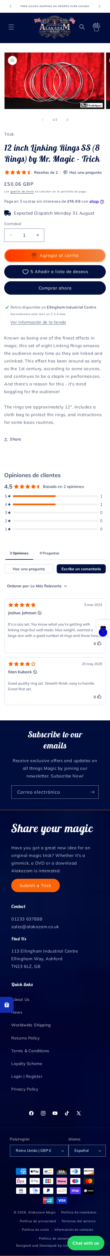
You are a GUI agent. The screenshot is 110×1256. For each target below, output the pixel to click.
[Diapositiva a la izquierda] (42, 120)
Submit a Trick (35, 885)
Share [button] (15, 439)
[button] (11, 27)
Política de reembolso (78, 1212)
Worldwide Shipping (31, 1025)
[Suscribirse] (92, 792)
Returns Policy (25, 1038)
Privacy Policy (24, 1089)
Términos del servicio (78, 1221)
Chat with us (85, 1243)
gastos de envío (22, 191)
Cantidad (12, 223)
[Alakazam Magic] (55, 27)
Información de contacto (73, 1230)
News (16, 1012)
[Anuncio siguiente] (99, 6)
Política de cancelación (57, 1238)
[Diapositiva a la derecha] (67, 120)
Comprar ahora (55, 288)
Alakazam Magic (42, 1212)
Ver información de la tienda (38, 322)
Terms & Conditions (30, 1050)
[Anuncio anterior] (10, 6)
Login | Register (27, 1076)
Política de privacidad (38, 1221)
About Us (20, 999)
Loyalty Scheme (26, 1063)
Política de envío (35, 1230)
